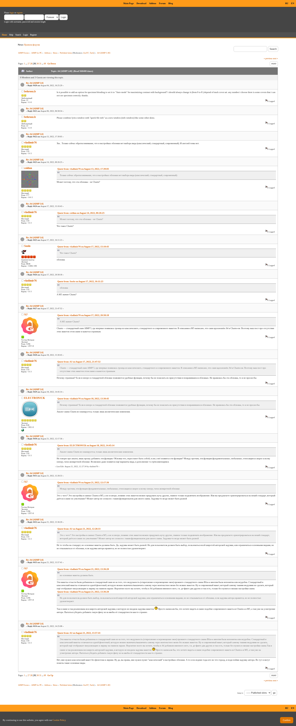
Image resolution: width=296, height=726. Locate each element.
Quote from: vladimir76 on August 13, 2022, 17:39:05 (83, 169)
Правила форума (32, 44)
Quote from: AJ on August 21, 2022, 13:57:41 (79, 633)
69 (45, 63)
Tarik (92, 53)
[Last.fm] (22, 431)
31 (40, 63)
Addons (152, 3)
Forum (162, 3)
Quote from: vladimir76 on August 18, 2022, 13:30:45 (83, 398)
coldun (28, 168)
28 (31, 63)
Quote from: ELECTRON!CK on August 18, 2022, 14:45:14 (85, 445)
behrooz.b (30, 91)
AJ (25, 314)
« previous (268, 58)
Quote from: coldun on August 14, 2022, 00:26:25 (80, 213)
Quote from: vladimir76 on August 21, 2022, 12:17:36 (83, 482)
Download (141, 3)
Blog (170, 3)
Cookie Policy (59, 720)
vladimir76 (30, 142)
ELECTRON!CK (34, 397)
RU (286, 3)
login (12, 12)
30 (38, 63)
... (27, 63)
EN (292, 3)
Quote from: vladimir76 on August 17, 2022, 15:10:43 (83, 246)
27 (29, 63)
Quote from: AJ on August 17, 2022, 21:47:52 (79, 361)
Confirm (287, 720)
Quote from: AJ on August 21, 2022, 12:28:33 (79, 529)
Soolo (27, 245)
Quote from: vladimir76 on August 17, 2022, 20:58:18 (83, 315)
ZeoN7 (86, 53)
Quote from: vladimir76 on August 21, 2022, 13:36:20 (83, 569)
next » (275, 58)
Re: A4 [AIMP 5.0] (34, 83)
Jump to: (240, 693)
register (19, 12)
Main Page (128, 3)
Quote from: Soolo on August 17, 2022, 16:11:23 (80, 281)
